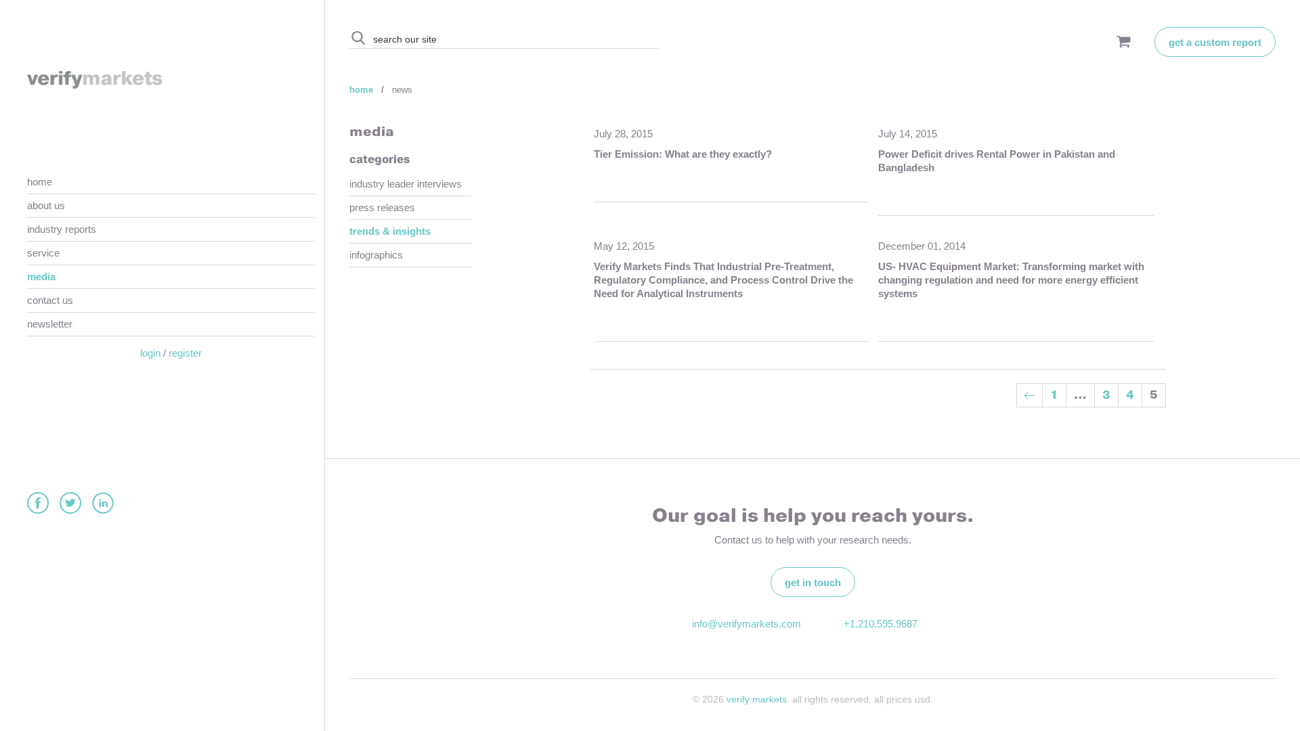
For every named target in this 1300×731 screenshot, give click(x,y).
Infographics (376, 255)
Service (43, 253)
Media (41, 276)
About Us (46, 205)
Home (39, 181)
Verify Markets (757, 699)
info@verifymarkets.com (745, 623)
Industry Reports (61, 229)
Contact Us (50, 300)
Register (185, 353)
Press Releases (382, 207)
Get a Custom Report (1215, 42)
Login (150, 353)
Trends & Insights (390, 231)
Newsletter (49, 324)
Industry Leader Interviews (405, 184)
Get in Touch (813, 582)
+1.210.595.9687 (880, 623)
